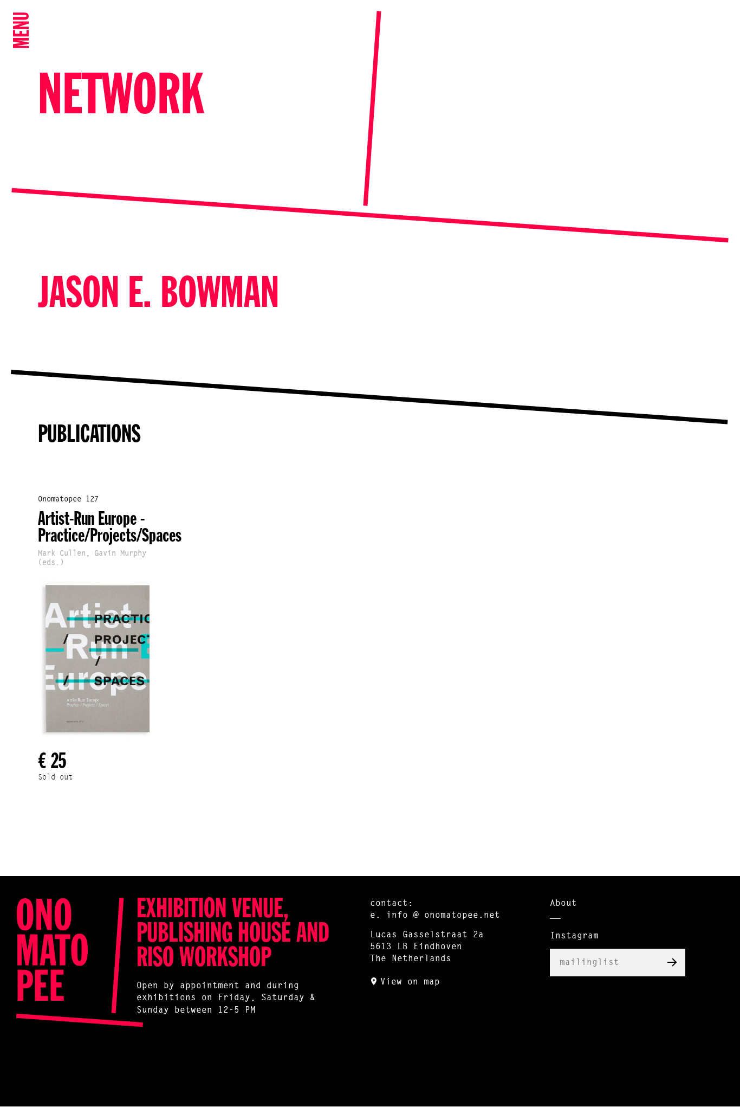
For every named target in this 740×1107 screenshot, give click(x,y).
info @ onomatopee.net (443, 915)
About (563, 903)
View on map (410, 982)
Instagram (574, 936)
